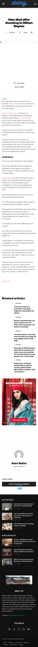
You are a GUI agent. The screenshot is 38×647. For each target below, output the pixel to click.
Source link (6, 281)
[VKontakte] (28, 629)
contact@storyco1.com (16, 615)
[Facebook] (14, 629)
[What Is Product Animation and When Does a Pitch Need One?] (7, 562)
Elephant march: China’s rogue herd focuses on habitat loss (27, 438)
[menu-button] (3, 4)
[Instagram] (24, 629)
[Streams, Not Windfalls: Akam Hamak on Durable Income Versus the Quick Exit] (7, 542)
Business (10, 642)
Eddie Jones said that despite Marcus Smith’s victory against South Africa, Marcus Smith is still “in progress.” (24, 367)
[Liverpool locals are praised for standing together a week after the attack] (7, 308)
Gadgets (21, 644)
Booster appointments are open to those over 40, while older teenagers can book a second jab (24, 323)
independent (7, 178)
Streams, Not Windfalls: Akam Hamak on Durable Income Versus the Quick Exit (24, 541)
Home (5, 642)
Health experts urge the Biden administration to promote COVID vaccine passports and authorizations (10, 439)
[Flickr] (19, 629)
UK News (19, 15)
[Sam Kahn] (15, 83)
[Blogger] (9, 629)
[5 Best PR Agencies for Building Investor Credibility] (7, 526)
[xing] (19, 469)
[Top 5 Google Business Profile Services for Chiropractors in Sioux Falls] (7, 516)
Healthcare (26, 642)
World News (18, 642)
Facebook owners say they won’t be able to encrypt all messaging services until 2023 (25, 337)
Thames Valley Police (10, 113)
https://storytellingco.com (19, 466)
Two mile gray (23, 118)
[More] (32, 32)
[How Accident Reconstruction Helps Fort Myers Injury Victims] (7, 552)
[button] (35, 4)
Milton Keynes (14, 104)
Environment (13, 644)
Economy (6, 644)
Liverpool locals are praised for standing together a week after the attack (24, 310)
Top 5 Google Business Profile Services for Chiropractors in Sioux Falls (23, 515)
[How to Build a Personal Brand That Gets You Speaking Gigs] (7, 506)
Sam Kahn (20, 83)
